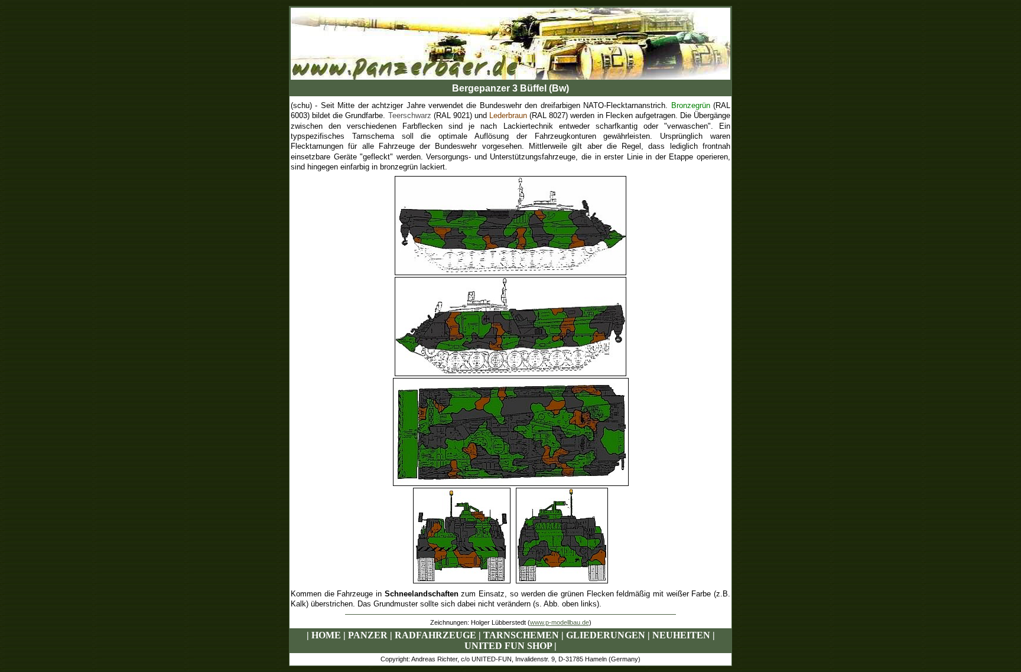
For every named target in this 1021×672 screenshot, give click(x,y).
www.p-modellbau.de (559, 622)
